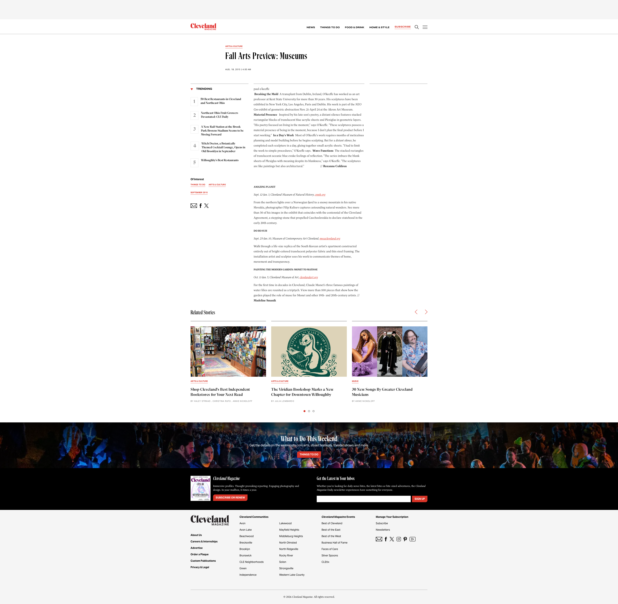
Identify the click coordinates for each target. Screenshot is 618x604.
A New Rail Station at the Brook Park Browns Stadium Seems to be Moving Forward (222, 130)
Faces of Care (330, 549)
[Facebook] (386, 539)
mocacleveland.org (330, 238)
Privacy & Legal (200, 567)
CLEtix (325, 562)
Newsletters (383, 529)
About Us (196, 535)
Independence (248, 574)
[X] (392, 539)
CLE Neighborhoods (251, 562)
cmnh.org (320, 194)
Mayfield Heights (289, 529)
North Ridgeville (288, 549)
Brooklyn (244, 549)
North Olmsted (288, 542)
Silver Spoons (330, 555)
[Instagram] (399, 539)
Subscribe (403, 26)
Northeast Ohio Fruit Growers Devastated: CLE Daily (219, 115)
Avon (242, 523)
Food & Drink (354, 27)
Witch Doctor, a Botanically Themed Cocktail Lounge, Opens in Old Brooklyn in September (223, 147)
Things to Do (330, 27)
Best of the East (331, 529)
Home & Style (379, 27)
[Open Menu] (425, 27)
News (311, 27)
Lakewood (285, 523)
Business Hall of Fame (334, 542)
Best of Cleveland (332, 523)
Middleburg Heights (291, 536)
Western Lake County (291, 574)
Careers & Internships (204, 541)
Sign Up (420, 499)
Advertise (197, 548)
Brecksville (245, 542)
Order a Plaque (200, 554)
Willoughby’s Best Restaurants (220, 160)
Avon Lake (245, 529)
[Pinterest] (405, 539)
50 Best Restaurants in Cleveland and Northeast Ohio (221, 101)
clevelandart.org (309, 277)
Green (243, 568)
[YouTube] (413, 539)
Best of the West (331, 536)
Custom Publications (203, 561)
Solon (282, 562)
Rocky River (286, 555)
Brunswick (245, 555)
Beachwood (246, 536)
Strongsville (286, 568)
